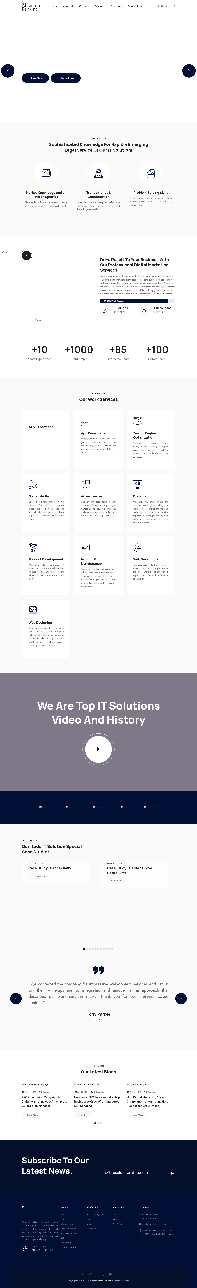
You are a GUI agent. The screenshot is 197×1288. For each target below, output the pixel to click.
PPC (62, 1219)
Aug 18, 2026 (135, 1092)
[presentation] (16, 998)
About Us (68, 6)
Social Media (66, 1242)
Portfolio (116, 1219)
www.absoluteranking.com (99, 1280)
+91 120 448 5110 (150, 1218)
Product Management (95, 1214)
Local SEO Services (68, 1247)
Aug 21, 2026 (30, 1092)
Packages (116, 6)
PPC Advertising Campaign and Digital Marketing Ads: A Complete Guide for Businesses (44, 1101)
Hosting (90, 1219)
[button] (189, 71)
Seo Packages (67, 78)
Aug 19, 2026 (83, 1092)
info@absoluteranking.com (154, 1224)
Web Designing (67, 1224)
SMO (63, 1214)
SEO (63, 1238)
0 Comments (46, 1092)
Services (84, 6)
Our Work (100, 6)
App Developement (68, 1233)
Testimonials (117, 1214)
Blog (89, 1224)
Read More (36, 78)
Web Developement (68, 1228)
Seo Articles (117, 1224)
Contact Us (135, 6)
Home (54, 6)
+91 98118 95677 (41, 1250)
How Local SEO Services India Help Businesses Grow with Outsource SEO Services (97, 1101)
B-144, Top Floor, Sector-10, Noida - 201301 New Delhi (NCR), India (158, 1232)
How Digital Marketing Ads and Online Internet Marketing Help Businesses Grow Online (147, 1101)
